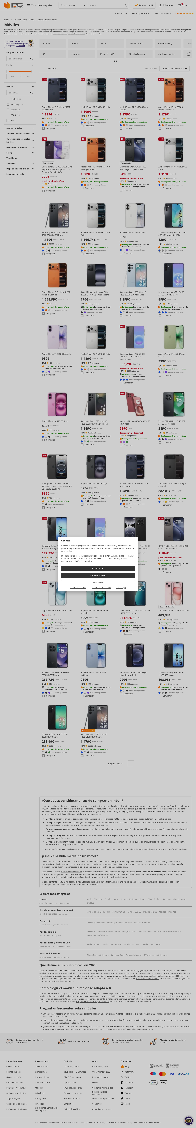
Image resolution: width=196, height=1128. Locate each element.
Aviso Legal (121, 587)
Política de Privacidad (101, 587)
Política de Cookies (78, 587)
